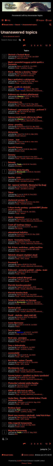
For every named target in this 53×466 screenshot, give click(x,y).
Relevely (11, 162)
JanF (18, 347)
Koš (16, 434)
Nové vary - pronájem (17, 338)
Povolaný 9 (13, 262)
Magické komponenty (17, 430)
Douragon (20, 56)
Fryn (18, 410)
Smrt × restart (14, 330)
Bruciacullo (21, 172)
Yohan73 (20, 81)
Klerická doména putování (19, 285)
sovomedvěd (13, 353)
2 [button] (31, 45)
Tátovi (10, 192)
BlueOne (20, 362)
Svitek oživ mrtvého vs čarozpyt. (22, 300)
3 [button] (34, 45)
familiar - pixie (14, 177)
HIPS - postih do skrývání (19, 87)
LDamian (20, 96)
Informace (18, 166)
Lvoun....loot (13, 140)
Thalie (19, 164)
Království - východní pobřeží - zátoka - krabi (27, 270)
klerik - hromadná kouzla (19, 240)
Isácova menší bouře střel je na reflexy (25, 117)
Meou (19, 74)
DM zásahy (19, 228)
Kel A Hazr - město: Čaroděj (20, 360)
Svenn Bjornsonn (15, 323)
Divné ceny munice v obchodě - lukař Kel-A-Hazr (29, 415)
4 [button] (37, 45)
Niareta (19, 385)
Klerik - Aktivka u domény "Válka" (23, 72)
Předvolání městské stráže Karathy (23, 383)
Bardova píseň (14, 308)
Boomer (19, 227)
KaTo (18, 187)
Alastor (19, 66)
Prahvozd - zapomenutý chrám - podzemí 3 (27, 110)
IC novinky (18, 173)
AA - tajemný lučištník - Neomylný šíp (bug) (27, 185)
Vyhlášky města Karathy (18, 170)
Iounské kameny (15, 147)
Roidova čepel (14, 408)
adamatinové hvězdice (18, 232)
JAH (18, 370)
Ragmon (20, 272)
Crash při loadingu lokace (19, 225)
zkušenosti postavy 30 (17, 200)
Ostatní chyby (20, 143)
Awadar (19, 157)
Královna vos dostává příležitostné (23, 94)
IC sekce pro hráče (21, 58)
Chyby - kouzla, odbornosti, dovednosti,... (29, 90)
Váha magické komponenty (20, 423)
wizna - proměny (15, 125)
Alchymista (13, 132)
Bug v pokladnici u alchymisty (21, 79)
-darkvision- (21, 402)
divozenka (20, 249)
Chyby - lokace (20, 113)
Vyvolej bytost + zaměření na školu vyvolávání (28, 376)
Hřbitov (17, 326)
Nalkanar (20, 89)
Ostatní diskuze (20, 136)
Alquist (19, 294)
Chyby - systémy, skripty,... (24, 68)
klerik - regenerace (16, 217)
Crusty (19, 149)
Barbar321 (20, 126)
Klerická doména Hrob (18, 293)
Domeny (11, 155)
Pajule (19, 264)
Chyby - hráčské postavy (23, 204)
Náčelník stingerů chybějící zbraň (22, 255)
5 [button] (40, 45)
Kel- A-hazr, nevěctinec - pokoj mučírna (25, 247)
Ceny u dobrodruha (16, 345)
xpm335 (19, 325)
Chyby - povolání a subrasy (24, 75)
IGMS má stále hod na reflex (20, 391)
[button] (24, 45)
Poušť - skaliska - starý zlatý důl (22, 315)
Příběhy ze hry (20, 196)
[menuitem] (7, 20)
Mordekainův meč (16, 368)
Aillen (18, 111)
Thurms (19, 257)
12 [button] (46, 45)
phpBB (19, 460)
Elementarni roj (15, 102)
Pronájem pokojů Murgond (20, 278)
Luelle (19, 279)
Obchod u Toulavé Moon (19, 55)
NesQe (19, 317)
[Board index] (26, 7)
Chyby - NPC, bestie (22, 98)
